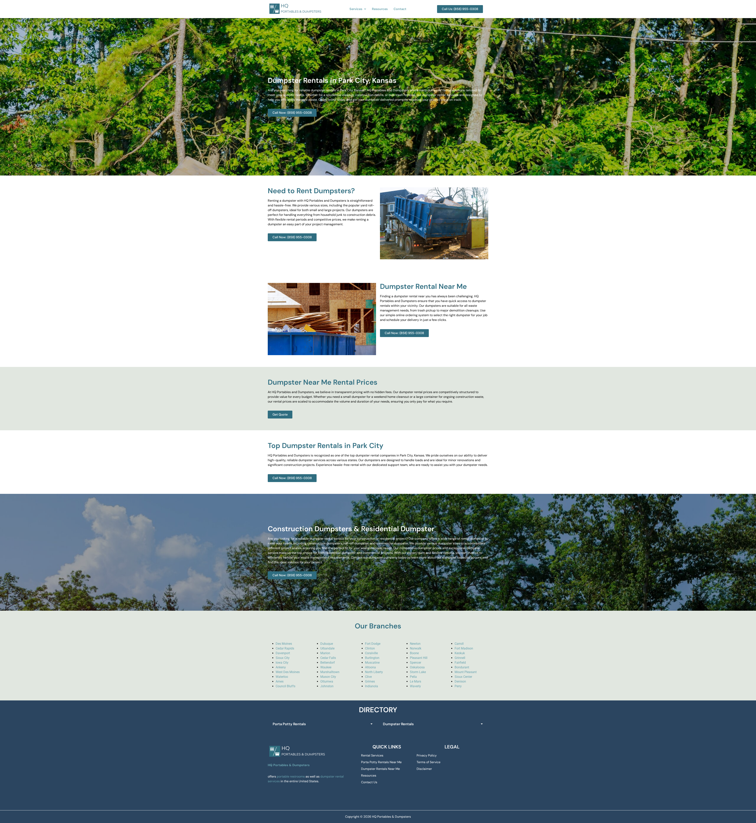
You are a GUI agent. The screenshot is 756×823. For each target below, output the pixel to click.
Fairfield (460, 662)
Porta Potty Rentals (289, 724)
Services (355, 9)
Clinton (370, 648)
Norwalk (415, 648)
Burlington (372, 658)
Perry (458, 686)
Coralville (371, 653)
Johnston (327, 686)
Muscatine (372, 662)
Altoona (370, 667)
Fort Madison (464, 648)
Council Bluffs (285, 686)
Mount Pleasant (466, 672)
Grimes (370, 681)
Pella (413, 677)
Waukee (325, 667)
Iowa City (282, 662)
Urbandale (327, 648)
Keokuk (460, 653)
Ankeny (281, 667)
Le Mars (415, 681)
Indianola (371, 686)
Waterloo (282, 677)
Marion (325, 653)
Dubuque (326, 644)
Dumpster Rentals (398, 724)
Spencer (415, 662)
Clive (368, 677)
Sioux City (283, 658)
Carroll (459, 644)
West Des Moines (288, 672)
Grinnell (460, 658)
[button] (357, 9)
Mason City (328, 677)
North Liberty (374, 672)
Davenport (283, 653)
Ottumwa (326, 681)
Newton (415, 644)
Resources (380, 9)
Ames (280, 681)
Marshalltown (329, 672)
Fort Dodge (372, 644)
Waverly (415, 686)
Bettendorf (327, 662)
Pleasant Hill (418, 658)
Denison (460, 681)
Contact (400, 9)
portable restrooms (291, 776)
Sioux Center (463, 677)
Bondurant (462, 667)
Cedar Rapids (285, 648)
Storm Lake (418, 672)
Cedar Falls (328, 658)
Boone (414, 653)
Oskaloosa (417, 667)
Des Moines (284, 644)
